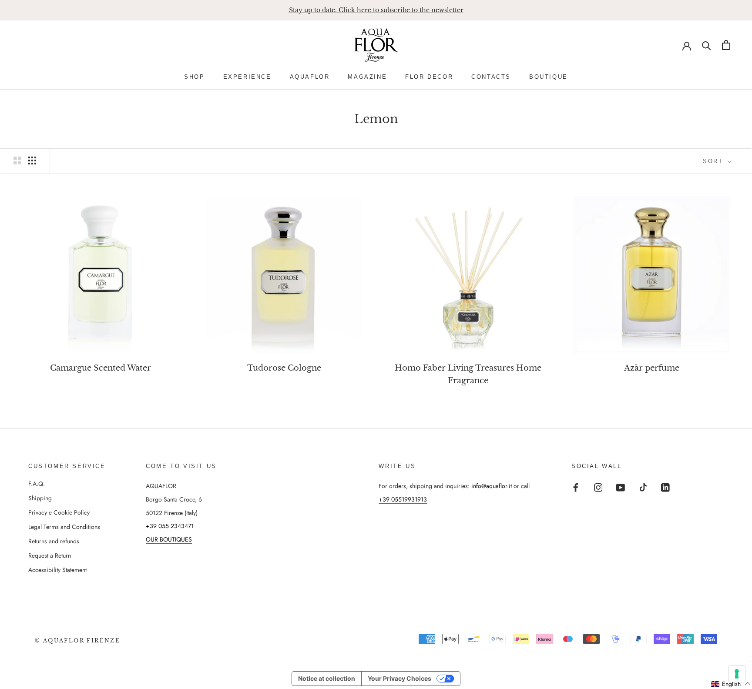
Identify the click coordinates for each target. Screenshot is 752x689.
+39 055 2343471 (170, 526)
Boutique (548, 77)
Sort (714, 161)
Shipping (40, 498)
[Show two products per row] (17, 160)
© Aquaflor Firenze (77, 640)
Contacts (491, 77)
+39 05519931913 (403, 499)
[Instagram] (598, 487)
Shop (194, 77)
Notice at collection (326, 678)
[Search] (706, 45)
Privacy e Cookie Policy (59, 512)
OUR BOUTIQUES (169, 539)
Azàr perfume (651, 368)
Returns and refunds (53, 541)
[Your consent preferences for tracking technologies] (736, 674)
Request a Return (49, 555)
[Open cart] (726, 45)
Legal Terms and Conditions (64, 526)
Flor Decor (429, 77)
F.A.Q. (36, 483)
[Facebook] (575, 487)
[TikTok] (643, 487)
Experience (247, 77)
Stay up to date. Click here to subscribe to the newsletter (376, 10)
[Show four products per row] (32, 160)
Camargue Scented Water (100, 368)
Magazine (367, 77)
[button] (731, 684)
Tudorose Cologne (284, 368)
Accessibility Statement (57, 569)
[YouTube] (620, 487)
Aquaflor (310, 77)
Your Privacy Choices (399, 678)
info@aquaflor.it (491, 486)
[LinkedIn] (665, 487)
